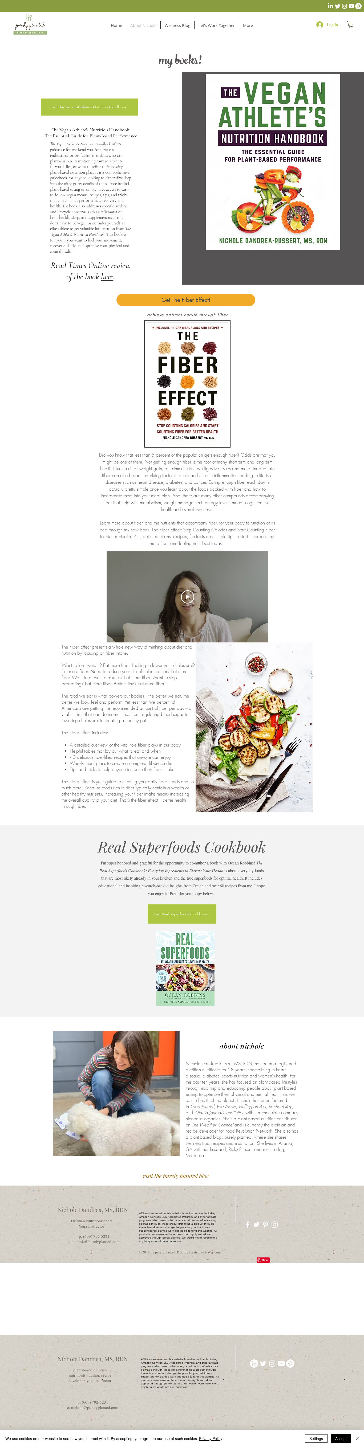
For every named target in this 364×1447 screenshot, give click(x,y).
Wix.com (214, 1252)
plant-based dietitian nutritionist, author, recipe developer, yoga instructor (89, 1375)
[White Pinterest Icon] (265, 1224)
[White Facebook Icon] (247, 1224)
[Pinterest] (358, 6)
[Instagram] (344, 6)
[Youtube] (351, 6)
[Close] (357, 1438)
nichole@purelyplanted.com (96, 1241)
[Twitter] (337, 6)
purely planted (238, 1137)
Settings (316, 1438)
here (107, 276)
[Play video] (187, 597)
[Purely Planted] (274, 1224)
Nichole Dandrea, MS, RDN (93, 1210)
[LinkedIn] (330, 6)
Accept (341, 1438)
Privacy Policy (210, 1438)
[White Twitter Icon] (256, 1224)
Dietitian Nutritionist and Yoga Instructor (91, 1223)
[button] (350, 24)
